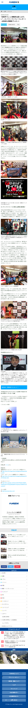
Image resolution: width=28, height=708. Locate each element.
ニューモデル (5, 623)
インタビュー (5, 601)
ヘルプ (14, 684)
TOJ (18, 24)
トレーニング (5, 607)
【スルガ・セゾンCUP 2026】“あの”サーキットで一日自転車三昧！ (14, 646)
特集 (3, 585)
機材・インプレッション (8, 588)
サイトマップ (14, 688)
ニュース (4, 610)
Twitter (10, 566)
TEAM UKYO (11, 24)
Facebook (4, 566)
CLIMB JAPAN (5, 616)
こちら (7, 464)
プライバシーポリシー (14, 677)
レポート (4, 613)
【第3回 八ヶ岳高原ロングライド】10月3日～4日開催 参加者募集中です (14, 641)
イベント (4, 24)
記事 (5, 11)
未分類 (3, 573)
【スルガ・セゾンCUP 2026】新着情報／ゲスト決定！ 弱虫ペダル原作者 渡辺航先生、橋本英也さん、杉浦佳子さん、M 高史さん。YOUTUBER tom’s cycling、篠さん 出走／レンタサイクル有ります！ (14, 635)
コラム (3, 579)
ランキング (5, 591)
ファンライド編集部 (14, 512)
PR (3, 594)
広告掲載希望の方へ (14, 696)
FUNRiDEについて (14, 673)
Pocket (17, 566)
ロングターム (5, 604)
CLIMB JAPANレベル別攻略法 (9, 619)
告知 (3, 598)
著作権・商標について (14, 681)
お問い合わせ (14, 700)
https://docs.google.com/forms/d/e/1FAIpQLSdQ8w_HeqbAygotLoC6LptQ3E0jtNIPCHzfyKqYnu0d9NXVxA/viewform (14, 484)
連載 (3, 576)
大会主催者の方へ (14, 692)
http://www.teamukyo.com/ (8, 491)
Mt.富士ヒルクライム (7, 626)
